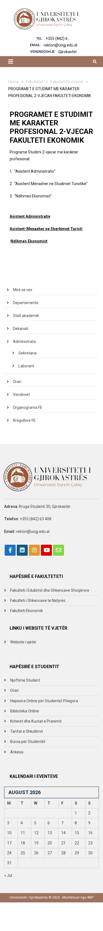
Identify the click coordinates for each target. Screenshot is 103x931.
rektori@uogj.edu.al (60, 45)
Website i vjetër (23, 642)
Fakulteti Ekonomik (26, 610)
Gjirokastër (67, 52)
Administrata (24, 341)
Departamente (25, 303)
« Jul (8, 875)
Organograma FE (27, 407)
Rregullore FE (24, 420)
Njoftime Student (25, 680)
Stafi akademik (26, 315)
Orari (17, 381)
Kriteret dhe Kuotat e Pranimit (36, 721)
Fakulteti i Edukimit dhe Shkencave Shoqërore (49, 590)
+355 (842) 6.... (58, 38)
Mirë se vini (22, 290)
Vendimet (21, 394)
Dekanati (20, 328)
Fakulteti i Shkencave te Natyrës (37, 600)
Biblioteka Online (24, 711)
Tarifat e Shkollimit (26, 731)
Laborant (26, 366)
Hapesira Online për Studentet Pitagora (44, 701)
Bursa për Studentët (27, 741)
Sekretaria (27, 353)
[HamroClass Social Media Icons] (10, 550)
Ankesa (16, 752)
